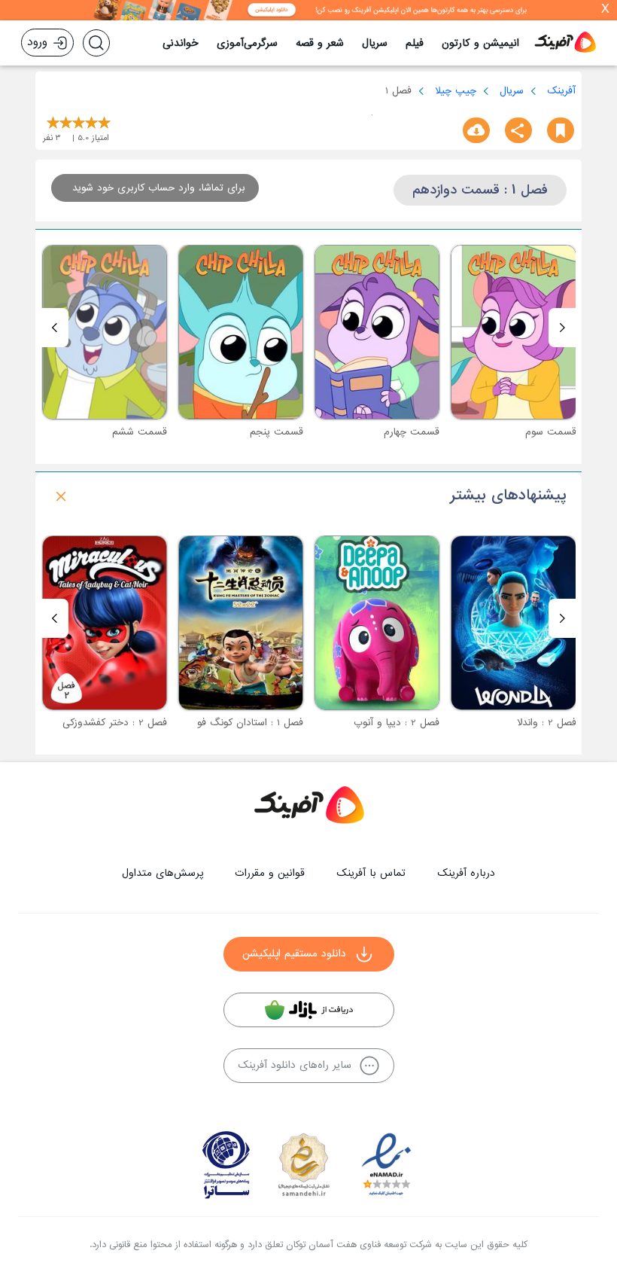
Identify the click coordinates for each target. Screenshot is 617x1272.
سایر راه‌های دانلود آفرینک (294, 1065)
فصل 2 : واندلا (546, 722)
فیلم (415, 43)
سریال (375, 43)
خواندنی (181, 43)
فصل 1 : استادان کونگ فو (250, 722)
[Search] (96, 42)
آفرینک (561, 91)
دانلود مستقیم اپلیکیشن (294, 954)
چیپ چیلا (455, 91)
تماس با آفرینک (371, 873)
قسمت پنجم (276, 432)
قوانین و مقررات (270, 873)
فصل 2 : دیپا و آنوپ (396, 722)
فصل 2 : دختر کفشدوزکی (114, 722)
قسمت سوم (550, 432)
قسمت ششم (139, 432)
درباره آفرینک (466, 873)
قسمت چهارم (411, 432)
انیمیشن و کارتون (480, 43)
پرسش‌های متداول (162, 873)
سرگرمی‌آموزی (247, 43)
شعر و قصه (320, 43)
